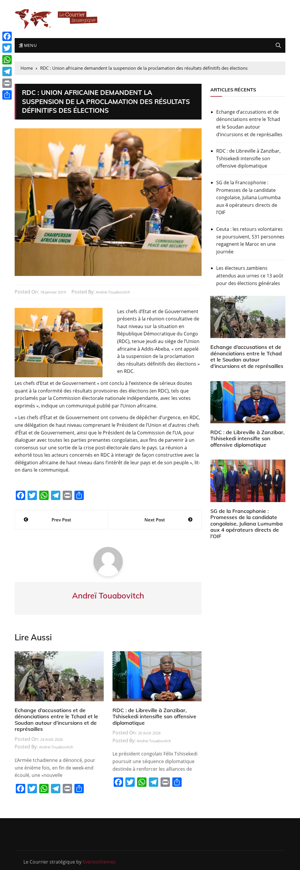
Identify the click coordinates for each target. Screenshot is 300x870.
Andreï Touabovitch (113, 292)
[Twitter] (7, 48)
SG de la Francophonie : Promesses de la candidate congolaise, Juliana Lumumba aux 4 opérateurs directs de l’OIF (248, 197)
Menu (30, 45)
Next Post (154, 520)
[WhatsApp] (7, 60)
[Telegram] (7, 71)
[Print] (7, 83)
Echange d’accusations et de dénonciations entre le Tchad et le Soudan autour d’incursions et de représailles (56, 720)
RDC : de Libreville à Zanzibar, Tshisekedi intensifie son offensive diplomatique (154, 716)
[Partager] (7, 95)
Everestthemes (99, 862)
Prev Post (61, 520)
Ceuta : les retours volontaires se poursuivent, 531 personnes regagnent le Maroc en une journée (250, 240)
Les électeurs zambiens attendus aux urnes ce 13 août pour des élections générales (249, 275)
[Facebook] (7, 36)
